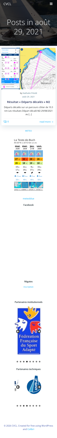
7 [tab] (36, 361)
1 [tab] (17, 361)
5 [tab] (30, 361)
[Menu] (51, 4)
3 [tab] (23, 361)
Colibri (30, 429)
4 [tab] (27, 361)
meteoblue (28, 198)
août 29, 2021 (28, 96)
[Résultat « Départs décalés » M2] (28, 68)
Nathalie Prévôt (30, 93)
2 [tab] (20, 361)
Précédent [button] (18, 332)
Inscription (28, 287)
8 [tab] (39, 361)
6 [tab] (33, 361)
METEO (28, 130)
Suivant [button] (39, 332)
